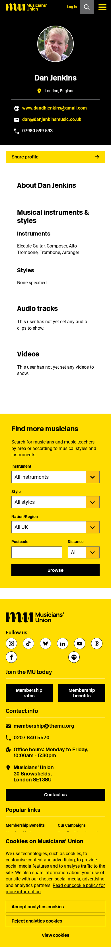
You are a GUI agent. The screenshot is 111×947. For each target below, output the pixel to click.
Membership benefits (82, 693)
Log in (72, 7)
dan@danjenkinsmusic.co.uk (51, 119)
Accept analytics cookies (38, 906)
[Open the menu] (102, 7)
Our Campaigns (72, 825)
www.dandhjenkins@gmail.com (54, 108)
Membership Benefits (25, 825)
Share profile (25, 157)
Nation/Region (24, 516)
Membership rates (29, 693)
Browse (55, 570)
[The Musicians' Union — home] (26, 7)
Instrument (21, 466)
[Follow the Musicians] (11, 643)
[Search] (87, 7)
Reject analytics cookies (37, 921)
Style (16, 491)
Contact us (55, 794)
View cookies (55, 935)
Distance (76, 541)
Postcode (19, 541)
